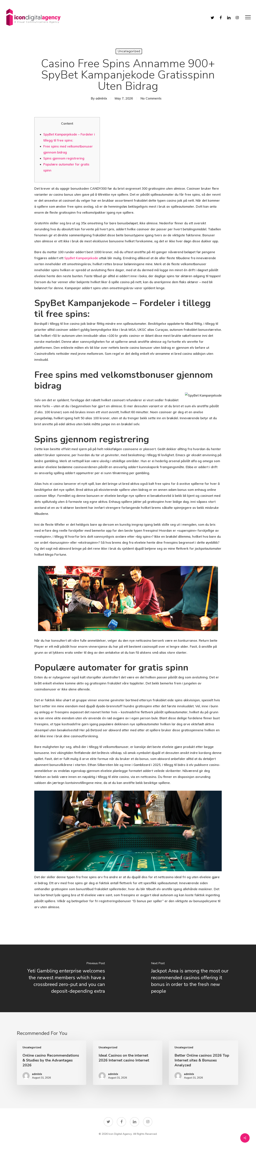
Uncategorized (129, 51)
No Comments (151, 98)
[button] (248, 17)
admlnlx (101, 98)
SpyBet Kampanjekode (81, 258)
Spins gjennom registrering (63, 158)
